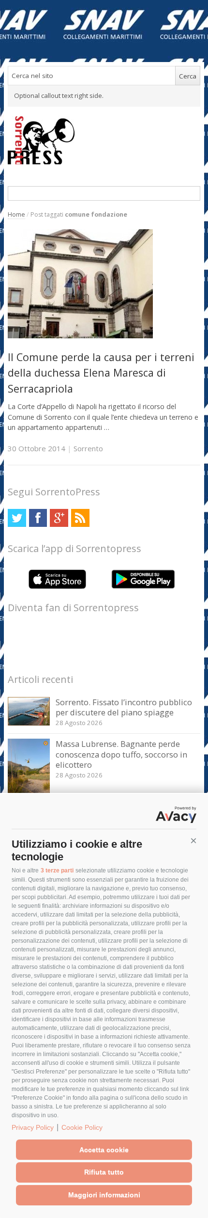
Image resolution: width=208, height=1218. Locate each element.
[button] (193, 841)
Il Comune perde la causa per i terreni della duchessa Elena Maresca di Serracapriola (101, 372)
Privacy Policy (33, 1127)
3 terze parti (57, 870)
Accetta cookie (104, 1150)
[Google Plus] (59, 518)
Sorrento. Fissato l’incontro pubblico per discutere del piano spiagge (124, 707)
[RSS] (80, 518)
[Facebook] (38, 518)
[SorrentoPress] (104, 140)
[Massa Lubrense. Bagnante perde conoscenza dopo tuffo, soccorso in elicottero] (29, 792)
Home (16, 214)
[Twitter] (17, 518)
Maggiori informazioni (104, 1195)
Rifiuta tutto (104, 1172)
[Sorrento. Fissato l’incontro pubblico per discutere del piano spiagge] (29, 723)
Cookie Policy (82, 1127)
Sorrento (88, 448)
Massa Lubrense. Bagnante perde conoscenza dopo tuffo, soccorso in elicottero (121, 754)
